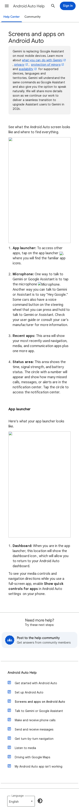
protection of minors (45, 65)
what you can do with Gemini (42, 60)
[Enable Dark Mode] (40, 801)
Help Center (11, 17)
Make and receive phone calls (35, 720)
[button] (7, 6)
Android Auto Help (29, 6)
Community (32, 17)
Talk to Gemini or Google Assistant (39, 711)
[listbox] (21, 801)
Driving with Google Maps (32, 757)
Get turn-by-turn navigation (34, 739)
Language (18, 795)
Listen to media (25, 748)
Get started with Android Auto (36, 683)
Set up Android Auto (29, 692)
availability (26, 69)
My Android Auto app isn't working (38, 766)
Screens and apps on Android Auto (40, 702)
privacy (19, 65)
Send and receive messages (34, 729)
